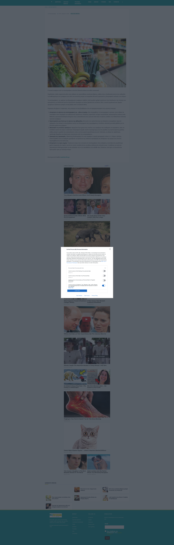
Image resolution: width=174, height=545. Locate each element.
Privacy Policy (95, 295)
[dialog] (87, 272)
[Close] (110, 249)
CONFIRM (77, 290)
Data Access (87, 295)
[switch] (104, 271)
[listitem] (87, 268)
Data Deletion (79, 295)
